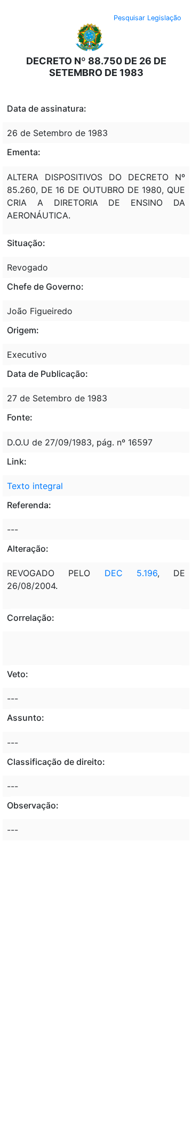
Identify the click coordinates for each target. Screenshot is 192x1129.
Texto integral (35, 486)
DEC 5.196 (131, 573)
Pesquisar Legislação (147, 18)
